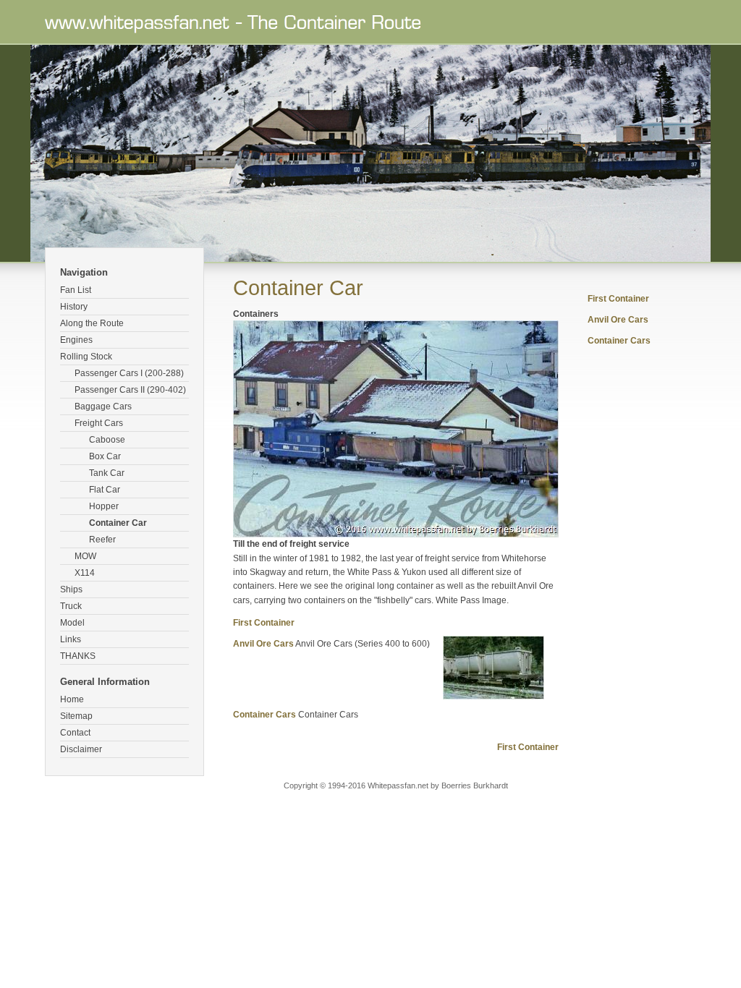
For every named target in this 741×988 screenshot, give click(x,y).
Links (70, 639)
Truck (71, 606)
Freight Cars (99, 423)
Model (72, 623)
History (74, 307)
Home (72, 699)
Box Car (105, 456)
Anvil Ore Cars (263, 644)
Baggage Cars (103, 406)
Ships (71, 589)
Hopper (104, 506)
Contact (75, 733)
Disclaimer (81, 749)
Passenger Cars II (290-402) (130, 390)
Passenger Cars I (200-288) (129, 373)
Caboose (107, 440)
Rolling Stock (86, 357)
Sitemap (76, 716)
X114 (85, 573)
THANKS (78, 656)
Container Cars (264, 715)
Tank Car (106, 473)
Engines (76, 340)
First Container (264, 623)
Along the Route (92, 323)
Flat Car (104, 490)
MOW (85, 556)
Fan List (75, 290)
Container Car (118, 523)
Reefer (102, 540)
